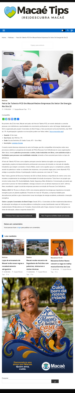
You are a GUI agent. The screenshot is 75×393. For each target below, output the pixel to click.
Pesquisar (5, 378)
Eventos (29, 257)
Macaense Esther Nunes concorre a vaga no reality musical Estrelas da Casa (61, 264)
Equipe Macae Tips (21, 109)
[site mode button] (63, 30)
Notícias (4, 100)
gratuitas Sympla (17, 143)
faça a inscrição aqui (56, 131)
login (19, 227)
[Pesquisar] (55, 381)
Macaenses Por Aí (56, 258)
